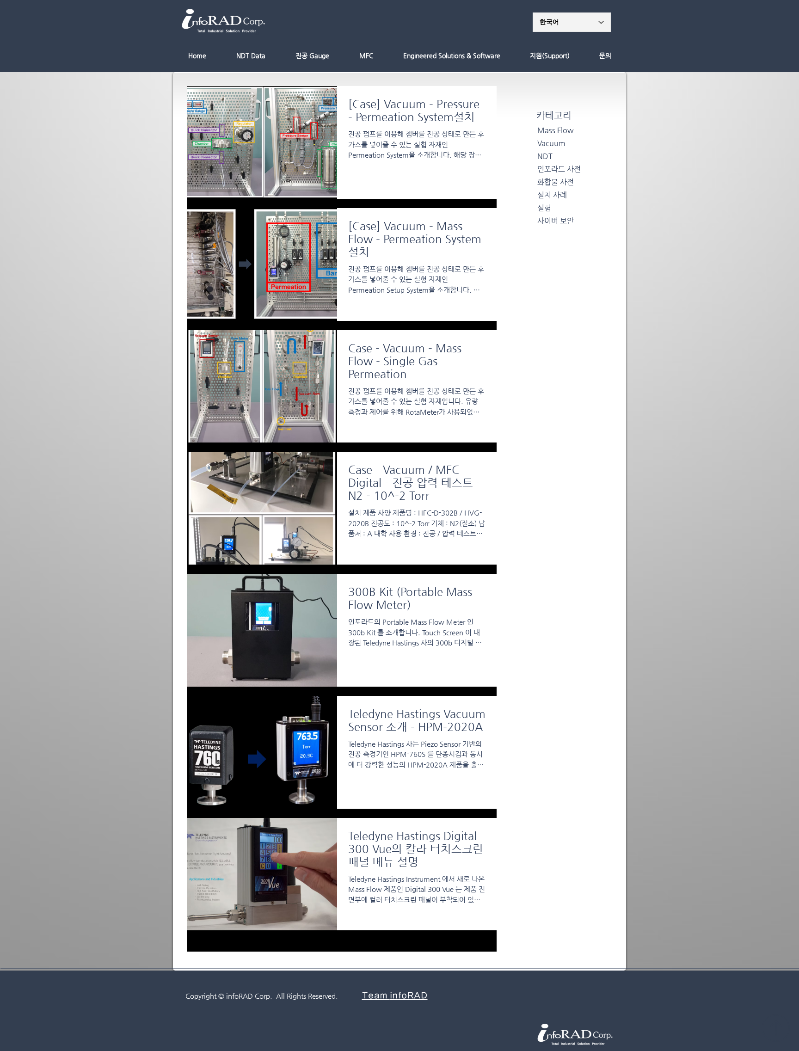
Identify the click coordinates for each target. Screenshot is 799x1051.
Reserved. (323, 996)
